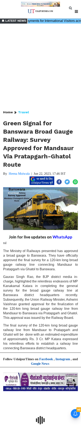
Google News (40, 363)
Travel (23, 112)
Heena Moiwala (19, 173)
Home (8, 112)
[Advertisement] (40, 67)
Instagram (62, 359)
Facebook (46, 359)
